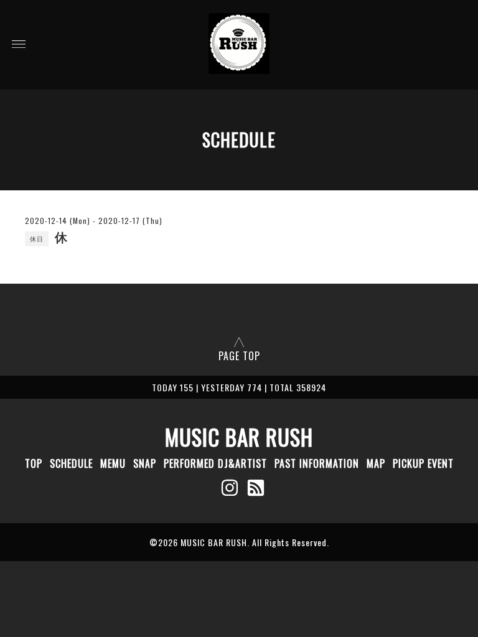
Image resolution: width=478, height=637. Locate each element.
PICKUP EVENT (423, 463)
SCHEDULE (71, 463)
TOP (33, 463)
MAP (376, 463)
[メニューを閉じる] (239, 318)
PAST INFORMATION (316, 463)
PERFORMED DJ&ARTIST (215, 463)
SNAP (144, 463)
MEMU (113, 463)
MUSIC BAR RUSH (239, 437)
